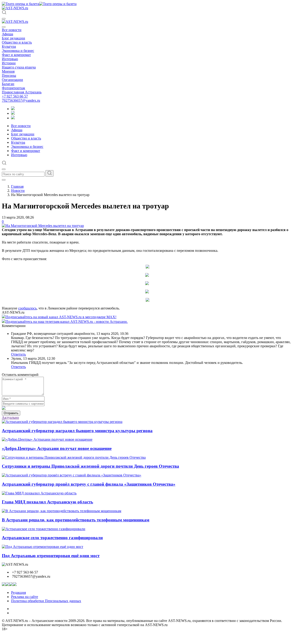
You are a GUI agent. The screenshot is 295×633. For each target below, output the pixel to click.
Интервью (10, 59)
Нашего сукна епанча (19, 67)
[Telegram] (13, 109)
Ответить (18, 354)
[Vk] (13, 118)
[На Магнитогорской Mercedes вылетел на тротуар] (43, 226)
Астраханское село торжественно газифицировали (52, 537)
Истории (9, 63)
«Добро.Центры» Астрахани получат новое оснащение (57, 448)
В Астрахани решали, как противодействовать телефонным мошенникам (75, 519)
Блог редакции (13, 38)
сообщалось (27, 308)
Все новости (11, 30)
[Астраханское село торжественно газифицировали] (43, 529)
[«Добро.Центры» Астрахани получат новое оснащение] (47, 439)
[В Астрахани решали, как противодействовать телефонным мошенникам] (61, 511)
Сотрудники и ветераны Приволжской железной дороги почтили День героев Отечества (90, 466)
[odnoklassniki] (13, 113)
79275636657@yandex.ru (21, 100)
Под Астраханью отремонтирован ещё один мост (51, 555)
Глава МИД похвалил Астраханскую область (47, 501)
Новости (18, 191)
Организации (12, 80)
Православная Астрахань (21, 92)
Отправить (11, 413)
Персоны (9, 75)
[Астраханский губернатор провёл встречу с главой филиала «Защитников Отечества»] (71, 475)
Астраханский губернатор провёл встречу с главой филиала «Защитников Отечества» (88, 484)
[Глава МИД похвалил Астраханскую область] (39, 493)
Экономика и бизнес (18, 51)
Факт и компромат (16, 55)
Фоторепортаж (13, 88)
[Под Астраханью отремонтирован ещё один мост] (42, 547)
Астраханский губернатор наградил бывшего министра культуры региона (77, 430)
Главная (17, 186)
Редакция (18, 592)
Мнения (8, 71)
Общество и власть (17, 42)
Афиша (7, 34)
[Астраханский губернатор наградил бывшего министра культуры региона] (62, 422)
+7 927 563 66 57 (15, 96)
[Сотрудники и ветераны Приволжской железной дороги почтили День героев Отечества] (74, 457)
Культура (9, 46)
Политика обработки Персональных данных (46, 601)
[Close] (4, 27)
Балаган (8, 84)
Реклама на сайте (24, 597)
